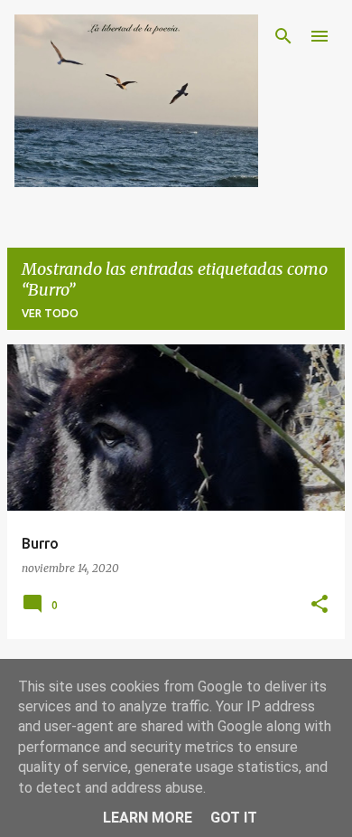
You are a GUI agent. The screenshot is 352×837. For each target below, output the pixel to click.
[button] (319, 605)
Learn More (147, 817)
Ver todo (50, 313)
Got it (233, 817)
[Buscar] (283, 36)
